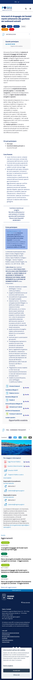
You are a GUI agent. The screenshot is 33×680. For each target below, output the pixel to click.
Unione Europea (6, 635)
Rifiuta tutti (16, 675)
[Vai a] (6, 8)
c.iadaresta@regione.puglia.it (16, 491)
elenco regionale (9, 619)
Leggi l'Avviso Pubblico (14, 462)
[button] (16, 2)
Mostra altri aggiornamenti (8, 587)
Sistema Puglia (5, 642)
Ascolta (26, 387)
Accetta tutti (16, 670)
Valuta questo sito (16, 590)
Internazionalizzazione (7, 640)
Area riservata (26, 602)
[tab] (16, 34)
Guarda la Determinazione (15, 466)
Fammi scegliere (8, 665)
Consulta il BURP (13, 470)
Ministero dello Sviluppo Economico (10, 636)
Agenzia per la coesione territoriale (10, 633)
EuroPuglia (4, 638)
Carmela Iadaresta (8, 483)
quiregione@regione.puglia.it (13, 617)
